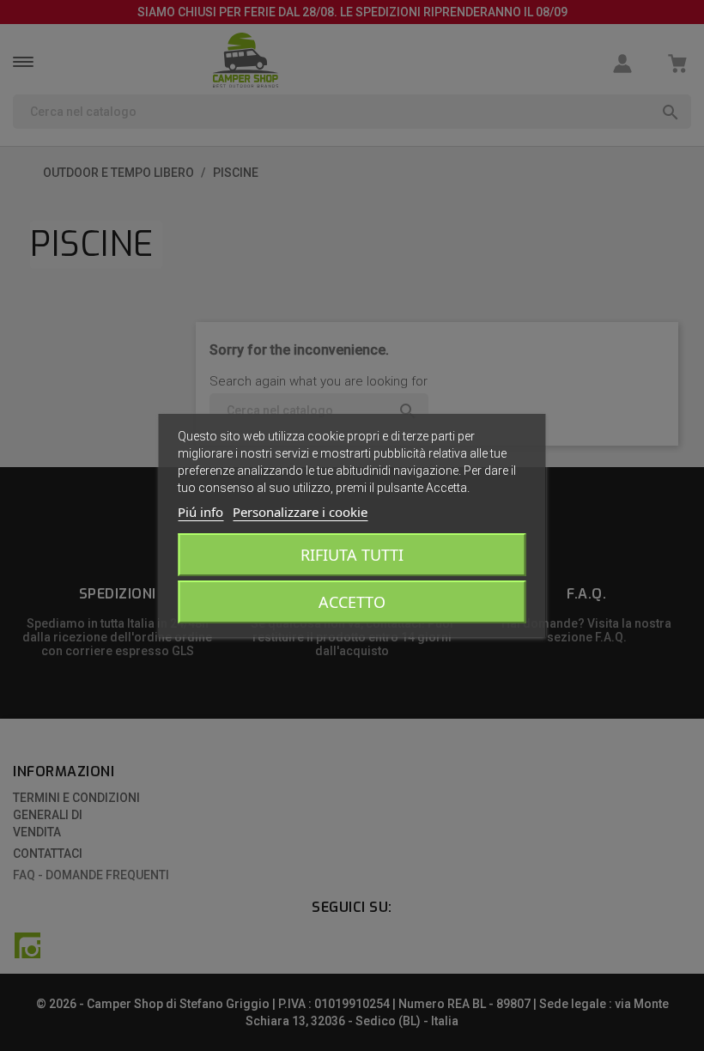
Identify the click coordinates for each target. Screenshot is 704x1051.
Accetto (352, 602)
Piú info (200, 511)
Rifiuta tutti (352, 554)
